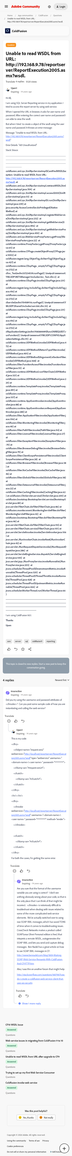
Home (10, 15)
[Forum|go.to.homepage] (25, 6)
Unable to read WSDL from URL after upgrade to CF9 (33, 1056)
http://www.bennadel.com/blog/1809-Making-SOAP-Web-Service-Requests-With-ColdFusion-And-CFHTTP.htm (40, 959)
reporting (51, 641)
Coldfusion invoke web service (21, 1082)
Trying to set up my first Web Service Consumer (30, 1072)
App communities (25, 15)
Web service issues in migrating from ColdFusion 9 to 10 (34, 1040)
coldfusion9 (37, 641)
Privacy (45, 1140)
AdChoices (56, 1151)
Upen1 (14, 88)
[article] (36, 706)
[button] (6, 7)
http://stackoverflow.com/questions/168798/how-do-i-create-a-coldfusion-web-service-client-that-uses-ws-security (41, 978)
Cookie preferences (15, 1146)
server (18, 641)
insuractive (16, 691)
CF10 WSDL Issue (14, 1024)
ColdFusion (43, 15)
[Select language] (49, 6)
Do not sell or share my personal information (26, 1151)
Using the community (16, 1140)
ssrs (9, 641)
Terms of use (34, 1140)
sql (26, 641)
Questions (57, 15)
